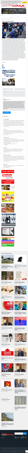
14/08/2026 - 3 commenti (4, 373)
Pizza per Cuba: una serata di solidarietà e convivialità (6, 313)
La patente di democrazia (5, 399)
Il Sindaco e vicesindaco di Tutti (20, 344)
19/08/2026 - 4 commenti (4, 295)
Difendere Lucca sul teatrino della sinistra (7, 358)
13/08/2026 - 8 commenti (4, 422)
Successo (4, 129)
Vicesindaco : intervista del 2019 (6, 328)
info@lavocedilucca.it (23, 451)
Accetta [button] (24, 2)
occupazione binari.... (6, 137)
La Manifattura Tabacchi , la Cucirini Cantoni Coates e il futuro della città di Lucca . (7, 424)
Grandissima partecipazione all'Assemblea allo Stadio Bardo (20, 297)
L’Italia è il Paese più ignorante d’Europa (6, 297)
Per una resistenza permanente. (6, 389)
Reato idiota (5, 147)
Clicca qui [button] (16, 3)
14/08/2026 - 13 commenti (4, 356)
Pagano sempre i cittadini (5, 344)
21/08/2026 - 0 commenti (4, 264)
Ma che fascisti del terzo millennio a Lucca (21, 266)
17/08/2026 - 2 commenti (17, 311)
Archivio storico (14, 452)
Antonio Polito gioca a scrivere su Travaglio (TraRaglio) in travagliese (20, 313)
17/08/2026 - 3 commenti (17, 326)
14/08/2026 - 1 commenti (17, 373)
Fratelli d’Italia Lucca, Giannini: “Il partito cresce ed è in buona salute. (20, 359)
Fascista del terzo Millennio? (19, 374)
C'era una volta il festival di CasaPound (5, 375)
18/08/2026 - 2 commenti (17, 295)
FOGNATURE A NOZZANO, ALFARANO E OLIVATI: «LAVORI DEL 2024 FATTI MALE (7, 266)
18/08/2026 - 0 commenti (4, 311)
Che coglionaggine (6, 119)
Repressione (5, 164)
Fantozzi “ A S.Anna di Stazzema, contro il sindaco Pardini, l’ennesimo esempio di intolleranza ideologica (20, 391)
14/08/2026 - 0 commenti (17, 357)
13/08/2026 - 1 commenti (17, 388)
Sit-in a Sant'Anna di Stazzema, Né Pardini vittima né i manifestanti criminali (20, 408)
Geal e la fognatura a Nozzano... (6, 282)
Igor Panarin (3, 62)
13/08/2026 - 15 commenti (4, 398)
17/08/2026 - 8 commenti (4, 326)
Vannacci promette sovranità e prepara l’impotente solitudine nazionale (20, 328)
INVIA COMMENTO (6, 112)
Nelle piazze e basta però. (7, 155)
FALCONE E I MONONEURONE (19, 282)
